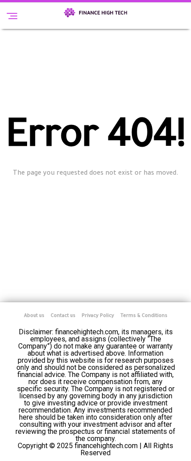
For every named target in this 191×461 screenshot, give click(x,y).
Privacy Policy (98, 316)
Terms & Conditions (143, 316)
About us (34, 316)
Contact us (63, 316)
